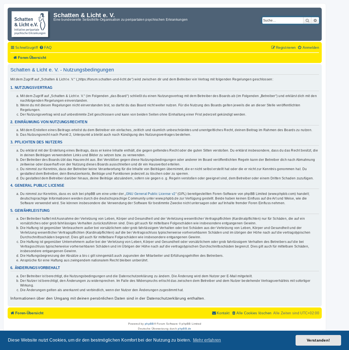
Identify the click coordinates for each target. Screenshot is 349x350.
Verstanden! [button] (318, 340)
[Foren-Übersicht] (31, 24)
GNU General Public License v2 (151, 194)
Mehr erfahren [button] (207, 340)
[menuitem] (45, 47)
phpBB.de (184, 328)
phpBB (149, 323)
